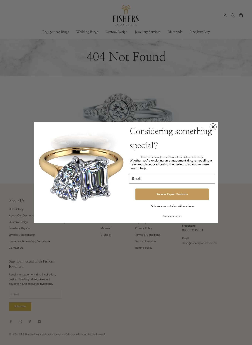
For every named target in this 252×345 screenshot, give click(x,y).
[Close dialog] (213, 127)
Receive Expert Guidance (172, 194)
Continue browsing (172, 216)
